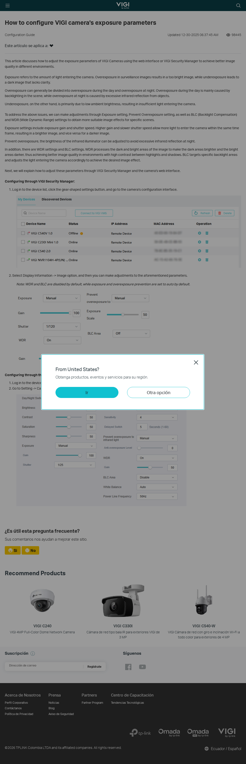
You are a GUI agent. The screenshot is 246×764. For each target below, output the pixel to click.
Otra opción (158, 392)
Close (196, 362)
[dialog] (123, 382)
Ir (87, 392)
